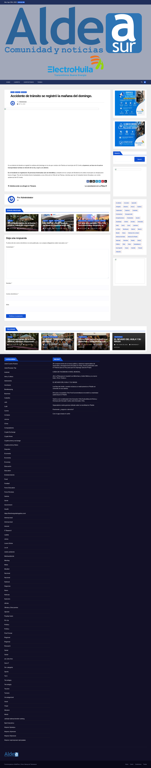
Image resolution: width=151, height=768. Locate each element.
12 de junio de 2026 (51, 344)
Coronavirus (119, 214)
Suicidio (133, 248)
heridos (133, 221)
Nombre (9, 283)
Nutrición (7, 599)
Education (7, 470)
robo (129, 244)
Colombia (135, 210)
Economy (7, 462)
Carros (6, 410)
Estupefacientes (120, 218)
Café (5, 406)
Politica (6, 624)
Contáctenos (29, 82)
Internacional (8, 517)
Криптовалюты (9, 723)
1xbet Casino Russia (11, 363)
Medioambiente (9, 556)
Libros (6, 539)
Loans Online (8, 543)
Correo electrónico (12, 294)
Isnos (128, 225)
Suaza (126, 248)
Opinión (51, 220)
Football (7, 483)
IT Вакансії (7, 530)
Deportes (7, 449)
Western (7, 710)
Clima (6, 423)
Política (118, 244)
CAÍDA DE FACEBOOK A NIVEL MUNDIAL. (57, 340)
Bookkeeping (8, 389)
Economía (7, 453)
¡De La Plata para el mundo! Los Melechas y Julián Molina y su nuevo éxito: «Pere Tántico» (93, 341)
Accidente (118, 203)
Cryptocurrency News (11, 445)
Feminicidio (130, 218)
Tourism (6, 689)
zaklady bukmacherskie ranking (14, 718)
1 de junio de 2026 (86, 344)
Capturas (127, 210)
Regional (23, 92)
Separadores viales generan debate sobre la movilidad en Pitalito (73, 405)
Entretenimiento (9, 475)
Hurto (123, 225)
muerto (139, 229)
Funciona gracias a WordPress (12, 764)
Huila (117, 225)
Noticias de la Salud (133, 233)
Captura (139, 206)
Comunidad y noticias (26, 228)
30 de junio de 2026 (15, 344)
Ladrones (135, 225)
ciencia (6, 419)
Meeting (6, 560)
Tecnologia (7, 680)
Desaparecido (128, 214)
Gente (6, 500)
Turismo (6, 693)
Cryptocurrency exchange (12, 440)
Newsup (26, 764)
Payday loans (8, 616)
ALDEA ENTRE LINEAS (60, 228)
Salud (62, 220)
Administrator (23, 101)
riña (124, 244)
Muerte (133, 229)
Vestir (6, 701)
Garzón (138, 218)
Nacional (7, 573)
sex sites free (8, 659)
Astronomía (8, 381)
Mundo (117, 233)
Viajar (6, 706)
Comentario (10, 247)
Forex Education (9, 487)
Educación (90, 220)
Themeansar (33, 764)
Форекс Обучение (10, 736)
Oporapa (118, 240)
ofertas (6, 603)
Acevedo (126, 203)
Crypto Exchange (9, 432)
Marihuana (125, 229)
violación (118, 251)
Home (8, 82)
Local (12, 92)
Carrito (17, 82)
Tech (5, 676)
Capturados (119, 210)
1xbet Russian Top (10, 368)
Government (8, 505)
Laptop (6, 535)
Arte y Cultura (82, 220)
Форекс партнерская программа (15, 740)
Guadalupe (118, 221)
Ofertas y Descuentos (11, 607)
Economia (7, 458)
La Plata (118, 229)
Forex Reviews (9, 492)
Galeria (6, 496)
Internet (46, 336)
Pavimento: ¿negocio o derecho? (63, 409)
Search (117, 153)
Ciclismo (7, 415)
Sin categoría (8, 667)
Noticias (18, 92)
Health (6, 509)
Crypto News (8, 436)
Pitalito (132, 240)
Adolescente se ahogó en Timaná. (23, 186)
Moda (6, 564)
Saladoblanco (137, 244)
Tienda (39, 82)
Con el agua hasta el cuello (61, 413)
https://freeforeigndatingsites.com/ (15, 513)
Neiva (123, 233)
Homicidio (140, 221)
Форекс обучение (10, 731)
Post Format (8, 633)
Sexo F (6, 663)
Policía (139, 240)
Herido (126, 221)
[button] (141, 82)
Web (7, 304)
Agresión (134, 203)
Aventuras (7, 385)
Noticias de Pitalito (132, 236)
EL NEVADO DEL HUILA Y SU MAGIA (127, 340)
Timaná (140, 248)
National (7, 582)
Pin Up (6, 620)
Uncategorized (53, 336)
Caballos (7, 398)
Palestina (125, 240)
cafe (5, 402)
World (6, 714)
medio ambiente (9, 552)
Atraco (132, 206)
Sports (6, 671)
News (6, 590)
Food (6, 479)
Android (6, 372)
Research (7, 646)
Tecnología (7, 684)
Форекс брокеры (9, 727)
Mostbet (6, 569)
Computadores (9, 428)
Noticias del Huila (120, 236)
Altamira (126, 206)
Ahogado (118, 206)
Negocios (7, 586)
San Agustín (119, 248)
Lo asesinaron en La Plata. (95, 186)
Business (7, 393)
